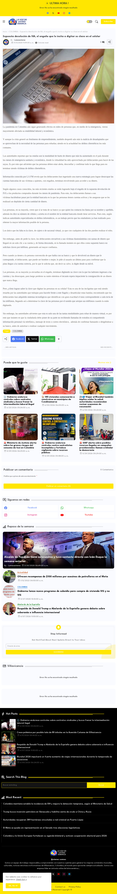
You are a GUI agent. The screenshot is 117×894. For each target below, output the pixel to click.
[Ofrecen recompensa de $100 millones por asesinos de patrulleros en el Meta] (9, 576)
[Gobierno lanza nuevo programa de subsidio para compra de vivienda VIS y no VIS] (9, 591)
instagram (32, 515)
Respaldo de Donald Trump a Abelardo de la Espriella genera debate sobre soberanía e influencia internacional (61, 610)
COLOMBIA (13, 32)
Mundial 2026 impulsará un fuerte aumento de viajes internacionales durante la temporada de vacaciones (64, 758)
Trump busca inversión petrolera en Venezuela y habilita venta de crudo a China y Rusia (47, 812)
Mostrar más (103, 363)
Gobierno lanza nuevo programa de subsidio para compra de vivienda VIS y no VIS (63, 593)
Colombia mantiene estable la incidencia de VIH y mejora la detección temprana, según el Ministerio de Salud (57, 804)
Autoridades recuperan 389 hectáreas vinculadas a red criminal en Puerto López (43, 820)
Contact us (60, 887)
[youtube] (58, 13)
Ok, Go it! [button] (13, 886)
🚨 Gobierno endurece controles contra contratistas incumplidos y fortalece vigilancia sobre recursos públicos (57, 448)
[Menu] (4, 21)
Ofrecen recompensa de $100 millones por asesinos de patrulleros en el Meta (62, 576)
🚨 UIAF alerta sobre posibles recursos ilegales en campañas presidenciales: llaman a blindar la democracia (96, 446)
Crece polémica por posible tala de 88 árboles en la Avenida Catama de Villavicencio (59, 732)
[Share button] (58, 339)
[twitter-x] (53, 13)
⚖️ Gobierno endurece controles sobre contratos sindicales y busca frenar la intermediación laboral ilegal (19, 400)
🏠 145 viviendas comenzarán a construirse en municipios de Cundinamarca (58, 399)
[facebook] (48, 13)
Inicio (5, 32)
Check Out (20, 880)
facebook (32, 508)
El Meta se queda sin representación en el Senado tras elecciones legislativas (41, 828)
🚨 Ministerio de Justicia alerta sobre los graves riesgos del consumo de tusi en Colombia (20, 445)
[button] (89, 21)
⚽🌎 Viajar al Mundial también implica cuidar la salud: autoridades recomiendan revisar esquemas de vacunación (96, 402)
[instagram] (64, 13)
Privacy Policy (75, 887)
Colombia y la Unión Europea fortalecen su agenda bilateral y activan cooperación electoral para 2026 (55, 836)
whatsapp (89, 508)
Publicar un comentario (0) (58, 486)
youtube (89, 515)
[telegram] (69, 13)
